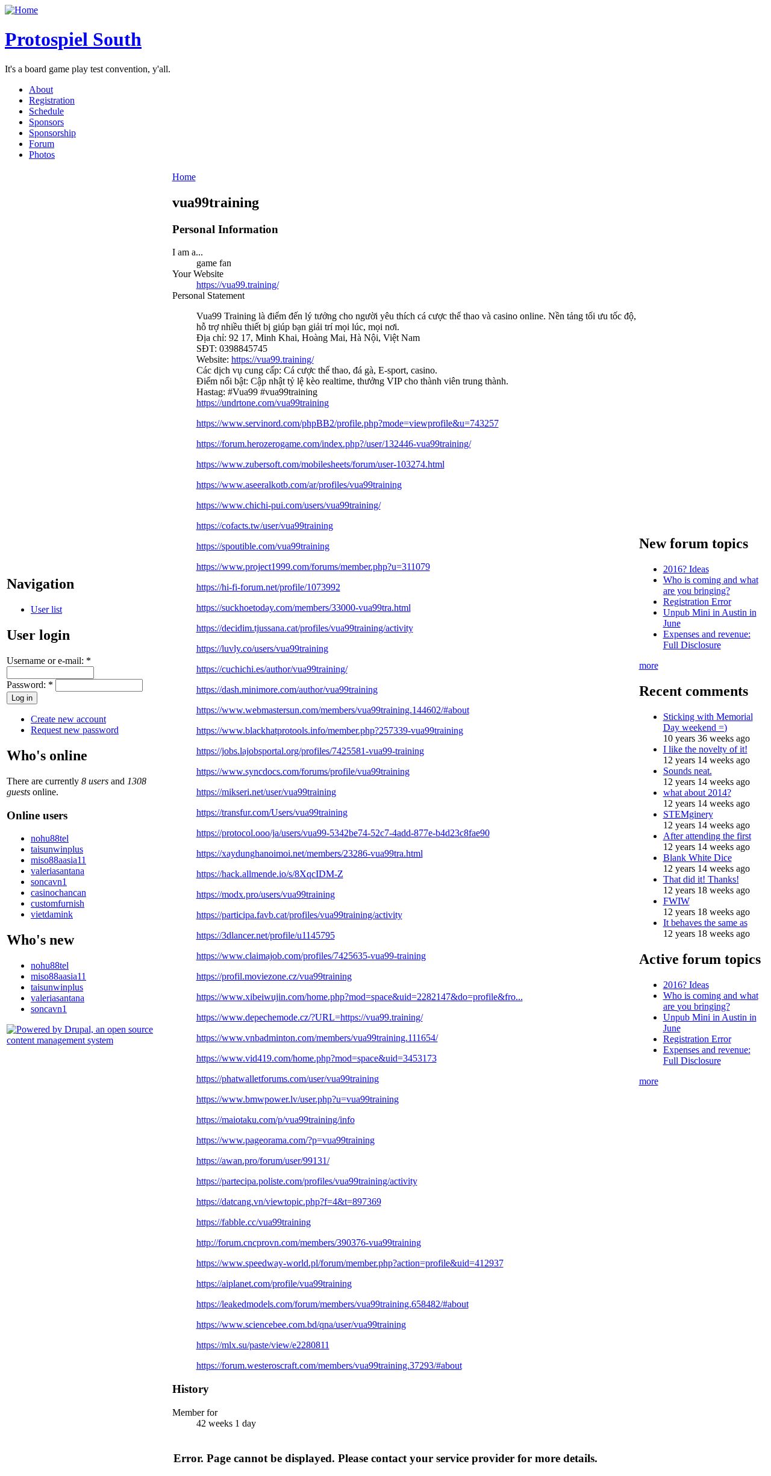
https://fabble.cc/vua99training (253, 1222)
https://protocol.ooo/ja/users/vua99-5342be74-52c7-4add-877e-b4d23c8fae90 (343, 833)
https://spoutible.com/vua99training (262, 546)
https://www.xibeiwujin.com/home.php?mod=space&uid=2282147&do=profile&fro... (359, 997)
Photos (42, 154)
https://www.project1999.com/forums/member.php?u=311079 (313, 566)
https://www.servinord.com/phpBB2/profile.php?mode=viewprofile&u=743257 (347, 423)
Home (184, 177)
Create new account (68, 719)
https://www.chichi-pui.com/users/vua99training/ (288, 505)
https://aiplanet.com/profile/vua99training (274, 1283)
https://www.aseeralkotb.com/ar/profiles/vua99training (299, 485)
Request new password (75, 730)
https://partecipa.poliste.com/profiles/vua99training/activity (306, 1181)
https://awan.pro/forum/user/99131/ (262, 1160)
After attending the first (707, 836)
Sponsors (46, 122)
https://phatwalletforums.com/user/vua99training (287, 1079)
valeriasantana (57, 871)
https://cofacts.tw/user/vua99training (264, 526)
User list (46, 609)
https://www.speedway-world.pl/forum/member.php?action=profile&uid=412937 (350, 1263)
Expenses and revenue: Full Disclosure (707, 639)
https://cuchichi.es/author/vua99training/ (272, 669)
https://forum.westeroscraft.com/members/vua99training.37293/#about (329, 1365)
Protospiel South (73, 39)
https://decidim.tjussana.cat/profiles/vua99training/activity (304, 628)
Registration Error (697, 601)
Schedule (46, 111)
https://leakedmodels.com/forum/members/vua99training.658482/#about (332, 1304)
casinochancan (58, 892)
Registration (52, 100)
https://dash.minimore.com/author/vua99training (287, 689)
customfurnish (57, 903)
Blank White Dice (697, 857)
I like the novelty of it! (705, 749)
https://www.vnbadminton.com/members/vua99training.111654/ (317, 1038)
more (648, 665)
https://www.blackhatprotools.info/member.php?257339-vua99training (329, 730)
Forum (41, 144)
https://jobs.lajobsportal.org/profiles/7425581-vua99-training (310, 751)
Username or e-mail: (49, 660)
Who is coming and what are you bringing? (710, 585)
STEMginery (688, 814)
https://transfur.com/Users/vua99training (272, 812)
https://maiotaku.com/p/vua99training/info (275, 1120)
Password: (30, 685)
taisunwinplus (57, 849)
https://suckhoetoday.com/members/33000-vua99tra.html (303, 607)
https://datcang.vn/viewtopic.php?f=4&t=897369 (288, 1201)
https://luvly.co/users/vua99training (262, 648)
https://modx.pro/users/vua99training (265, 894)
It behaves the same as (705, 923)
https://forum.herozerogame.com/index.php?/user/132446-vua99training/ (333, 444)
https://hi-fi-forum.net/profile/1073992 (268, 587)
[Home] (21, 10)
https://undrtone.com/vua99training (262, 403)
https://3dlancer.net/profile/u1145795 (265, 935)
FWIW (676, 901)
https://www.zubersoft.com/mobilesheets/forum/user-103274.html (320, 464)
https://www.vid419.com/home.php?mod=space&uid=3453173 (316, 1058)
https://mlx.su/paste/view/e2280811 (262, 1345)
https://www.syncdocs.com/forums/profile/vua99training (303, 771)
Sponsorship (52, 133)
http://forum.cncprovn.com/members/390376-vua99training (308, 1242)
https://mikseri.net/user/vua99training (266, 792)
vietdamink (52, 914)
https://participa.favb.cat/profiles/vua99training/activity (299, 915)
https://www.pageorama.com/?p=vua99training (285, 1140)
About (41, 89)
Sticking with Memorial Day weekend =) (708, 722)
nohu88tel (50, 838)
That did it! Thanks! (701, 879)
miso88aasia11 (58, 860)
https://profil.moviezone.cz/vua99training (274, 976)
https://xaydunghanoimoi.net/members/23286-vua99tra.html (309, 853)
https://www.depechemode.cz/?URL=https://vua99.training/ (309, 1017)
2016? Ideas (686, 569)
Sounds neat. (687, 771)
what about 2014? (697, 792)
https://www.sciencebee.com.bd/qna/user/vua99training (301, 1324)
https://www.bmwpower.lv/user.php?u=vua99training (297, 1099)
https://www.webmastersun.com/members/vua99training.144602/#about (332, 710)
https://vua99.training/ (237, 285)
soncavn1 (49, 882)
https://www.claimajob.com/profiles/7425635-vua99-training (311, 956)
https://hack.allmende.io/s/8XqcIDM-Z (269, 874)
